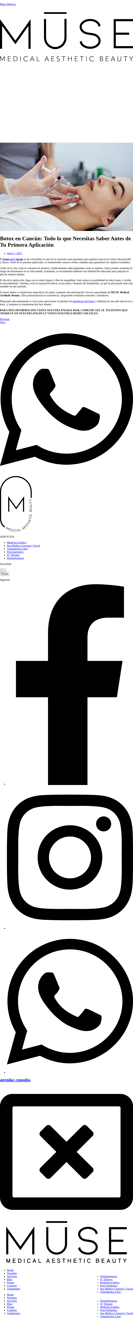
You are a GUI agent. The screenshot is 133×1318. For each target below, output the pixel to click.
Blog (9, 1279)
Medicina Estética (109, 1282)
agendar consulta (15, 1080)
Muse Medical (8, 4)
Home (10, 1270)
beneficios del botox (84, 301)
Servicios (12, 1276)
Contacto (12, 1285)
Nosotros (12, 1273)
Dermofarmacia (108, 1276)
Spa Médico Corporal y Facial (116, 1288)
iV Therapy (106, 1279)
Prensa (10, 1282)
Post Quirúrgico (108, 1285)
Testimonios (13, 1288)
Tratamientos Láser (110, 1291)
